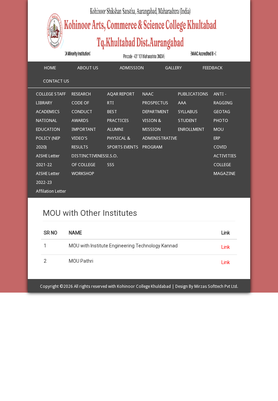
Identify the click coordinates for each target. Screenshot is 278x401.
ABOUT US (87, 67)
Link (225, 247)
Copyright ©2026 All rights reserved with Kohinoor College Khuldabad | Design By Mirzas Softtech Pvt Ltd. (139, 286)
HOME (49, 67)
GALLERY (173, 67)
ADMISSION (132, 67)
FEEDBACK (212, 67)
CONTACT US (56, 81)
